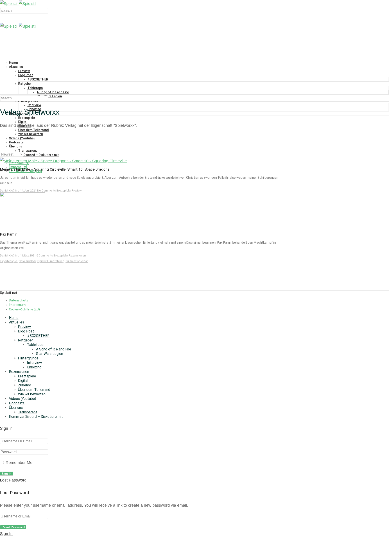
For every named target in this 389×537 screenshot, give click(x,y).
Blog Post (25, 75)
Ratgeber (25, 83)
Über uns (15, 146)
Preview (24, 71)
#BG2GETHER (37, 79)
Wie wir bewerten (30, 134)
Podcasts (16, 142)
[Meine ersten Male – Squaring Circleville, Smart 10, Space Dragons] (63, 161)
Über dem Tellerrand (33, 130)
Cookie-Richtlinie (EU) (24, 309)
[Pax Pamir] (22, 226)
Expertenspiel (9, 261)
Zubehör (24, 385)
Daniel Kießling (9, 190)
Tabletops (35, 88)
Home (13, 63)
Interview (34, 105)
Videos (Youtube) (22, 138)
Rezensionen (77, 255)
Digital (23, 381)
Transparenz (28, 150)
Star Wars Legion (49, 96)
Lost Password (13, 480)
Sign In (6, 533)
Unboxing (34, 367)
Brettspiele (26, 118)
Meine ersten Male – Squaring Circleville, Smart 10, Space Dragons (55, 169)
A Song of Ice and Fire (53, 92)
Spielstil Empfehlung (50, 261)
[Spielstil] (18, 3)
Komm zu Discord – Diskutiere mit (34, 155)
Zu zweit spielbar (77, 261)
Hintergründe (28, 358)
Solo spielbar (27, 261)
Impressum (17, 305)
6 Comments (44, 255)
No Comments (46, 190)
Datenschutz (18, 300)
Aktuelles (16, 67)
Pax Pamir (8, 234)
